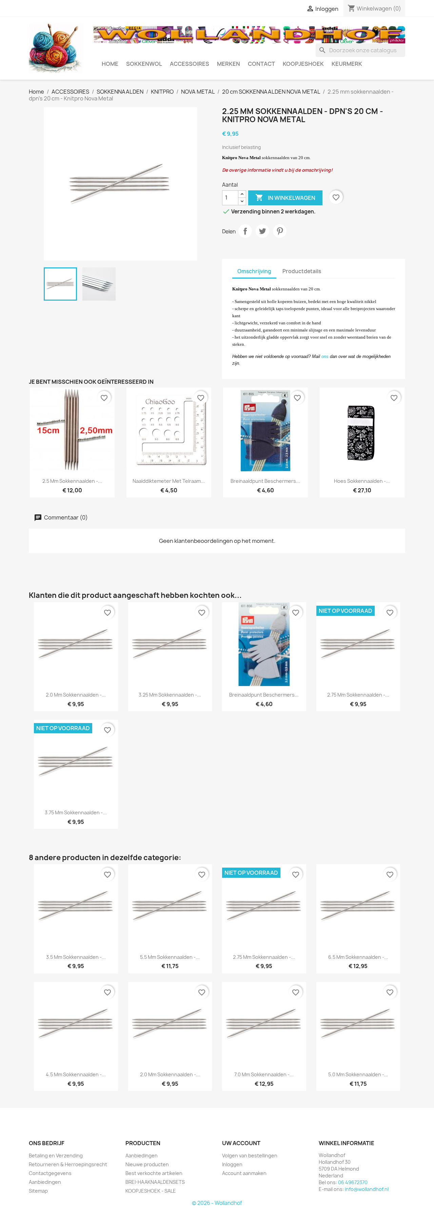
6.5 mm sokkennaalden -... (358, 957)
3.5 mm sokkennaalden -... (76, 957)
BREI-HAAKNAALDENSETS (155, 1182)
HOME (110, 64)
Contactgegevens (50, 1173)
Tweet (262, 231)
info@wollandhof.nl (367, 1189)
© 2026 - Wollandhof (217, 1203)
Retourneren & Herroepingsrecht (68, 1164)
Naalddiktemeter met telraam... (169, 481)
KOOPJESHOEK (303, 64)
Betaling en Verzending (56, 1155)
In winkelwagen (285, 197)
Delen (245, 231)
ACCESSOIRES (189, 64)
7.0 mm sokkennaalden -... (264, 1074)
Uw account (241, 1143)
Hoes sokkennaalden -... (362, 481)
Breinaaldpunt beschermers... (265, 481)
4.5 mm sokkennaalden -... (76, 1074)
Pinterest (280, 231)
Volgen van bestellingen (249, 1155)
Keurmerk (347, 64)
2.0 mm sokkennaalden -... (76, 695)
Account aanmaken (244, 1173)
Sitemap (38, 1191)
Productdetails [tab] (301, 271)
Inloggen (232, 1164)
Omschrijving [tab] (254, 271)
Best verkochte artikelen (153, 1173)
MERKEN (228, 64)
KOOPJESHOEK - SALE (150, 1191)
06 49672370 (353, 1182)
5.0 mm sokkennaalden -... (358, 1074)
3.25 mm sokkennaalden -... (170, 695)
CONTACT (261, 64)
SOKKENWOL (144, 64)
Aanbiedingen (45, 1182)
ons (325, 356)
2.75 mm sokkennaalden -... (358, 695)
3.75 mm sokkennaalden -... (76, 812)
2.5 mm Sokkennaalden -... (72, 481)
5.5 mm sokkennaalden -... (170, 957)
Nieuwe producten (147, 1164)
